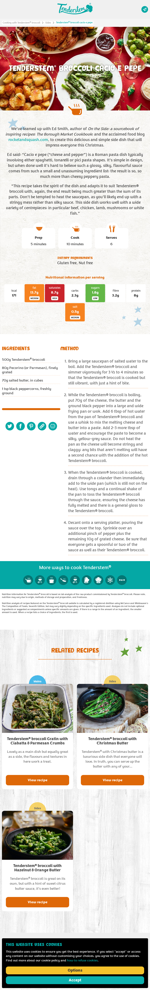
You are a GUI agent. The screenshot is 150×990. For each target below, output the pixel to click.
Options (75, 970)
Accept (75, 980)
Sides (48, 22)
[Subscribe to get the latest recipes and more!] (144, 9)
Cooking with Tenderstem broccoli (21, 22)
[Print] (52, 426)
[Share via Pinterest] (31, 426)
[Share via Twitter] (9, 426)
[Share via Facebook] (20, 426)
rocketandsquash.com (28, 139)
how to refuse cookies (82, 960)
